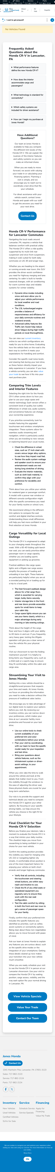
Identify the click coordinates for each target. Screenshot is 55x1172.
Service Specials (26, 1112)
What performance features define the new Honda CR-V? (25, 69)
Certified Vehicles (10, 1117)
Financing (42, 1103)
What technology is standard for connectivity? (27, 96)
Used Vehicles (9, 1112)
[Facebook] (6, 1089)
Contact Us (27, 216)
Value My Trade (43, 1115)
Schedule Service (27, 1108)
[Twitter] (12, 1089)
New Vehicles (9, 1108)
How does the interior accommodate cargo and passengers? (22, 82)
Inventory (9, 1103)
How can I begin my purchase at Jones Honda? (27, 121)
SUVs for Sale (9, 1121)
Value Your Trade (27, 1007)
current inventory (33, 338)
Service (24, 1103)
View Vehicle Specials (27, 996)
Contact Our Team (27, 1018)
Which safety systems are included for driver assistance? (25, 109)
